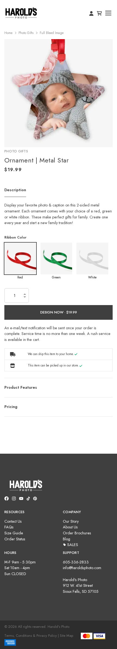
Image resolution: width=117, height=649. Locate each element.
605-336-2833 (76, 562)
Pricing (10, 406)
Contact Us (13, 521)
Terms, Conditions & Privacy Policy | (31, 635)
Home (8, 32)
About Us (70, 527)
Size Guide (13, 533)
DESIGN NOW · (53, 312)
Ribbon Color (15, 237)
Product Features (20, 387)
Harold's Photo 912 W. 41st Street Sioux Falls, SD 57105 (80, 585)
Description (15, 190)
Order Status (14, 539)
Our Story (71, 521)
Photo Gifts (26, 32)
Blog (66, 539)
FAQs (9, 527)
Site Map (66, 635)
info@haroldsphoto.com (82, 567)
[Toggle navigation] (108, 13)
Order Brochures (77, 533)
